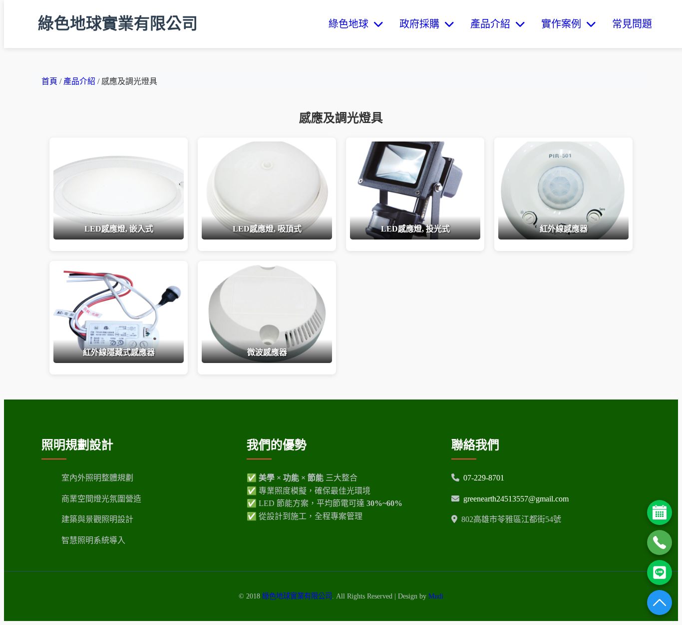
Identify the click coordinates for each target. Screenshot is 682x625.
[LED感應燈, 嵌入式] (118, 236)
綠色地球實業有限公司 (118, 23)
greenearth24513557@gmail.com (516, 498)
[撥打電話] (659, 542)
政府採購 (421, 24)
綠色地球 (351, 24)
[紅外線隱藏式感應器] (118, 360)
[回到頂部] (659, 602)
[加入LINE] (659, 572)
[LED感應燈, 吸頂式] (267, 236)
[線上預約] (659, 512)
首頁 (49, 81)
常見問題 (632, 24)
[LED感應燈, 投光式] (415, 236)
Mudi (435, 596)
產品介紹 (492, 24)
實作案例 (563, 24)
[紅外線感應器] (563, 236)
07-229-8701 (483, 478)
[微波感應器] (267, 360)
